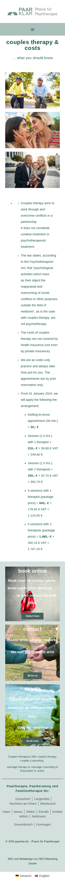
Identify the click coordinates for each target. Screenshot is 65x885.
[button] (32, 29)
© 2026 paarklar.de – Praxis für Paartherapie (32, 841)
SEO (11, 858)
